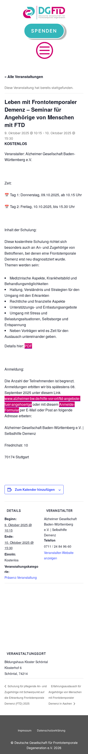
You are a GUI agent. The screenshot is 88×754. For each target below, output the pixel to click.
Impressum (24, 730)
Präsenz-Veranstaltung (21, 577)
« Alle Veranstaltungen (24, 76)
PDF (28, 345)
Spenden (44, 31)
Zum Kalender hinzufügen (35, 489)
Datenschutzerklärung (51, 730)
